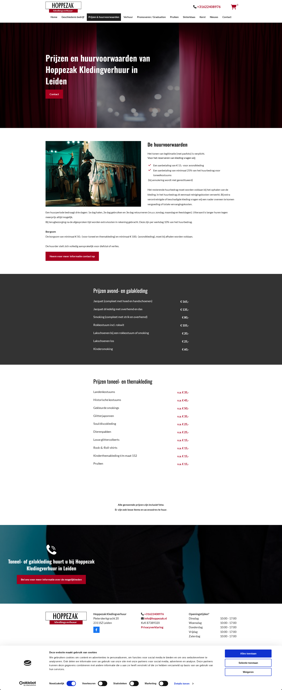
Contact (226, 17)
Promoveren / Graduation (151, 17)
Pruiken (174, 17)
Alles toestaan (248, 653)
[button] (54, 94)
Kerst (203, 17)
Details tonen (181, 683)
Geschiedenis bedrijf (73, 17)
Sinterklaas (189, 17)
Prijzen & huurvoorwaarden (103, 17)
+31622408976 (209, 7)
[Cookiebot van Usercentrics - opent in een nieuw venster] (27, 683)
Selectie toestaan (248, 662)
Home (54, 17)
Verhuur (128, 17)
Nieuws (214, 17)
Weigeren (248, 672)
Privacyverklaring (152, 627)
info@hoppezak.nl (155, 618)
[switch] (102, 683)
